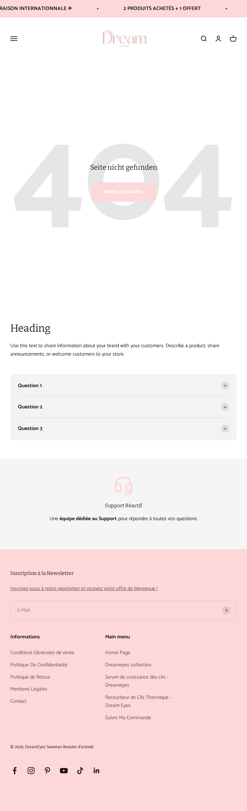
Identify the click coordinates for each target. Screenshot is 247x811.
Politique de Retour (30, 677)
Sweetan (54, 746)
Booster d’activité (78, 746)
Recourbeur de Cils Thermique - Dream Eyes (138, 701)
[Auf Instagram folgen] (31, 770)
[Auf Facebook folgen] (14, 770)
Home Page (117, 653)
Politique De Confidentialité (39, 665)
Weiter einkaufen (123, 191)
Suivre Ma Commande (128, 718)
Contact (18, 701)
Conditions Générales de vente (42, 653)
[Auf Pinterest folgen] (47, 770)
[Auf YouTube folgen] (63, 770)
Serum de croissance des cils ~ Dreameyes (137, 681)
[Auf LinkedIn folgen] (96, 770)
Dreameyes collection (128, 665)
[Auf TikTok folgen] (80, 770)
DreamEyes (35, 746)
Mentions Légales (28, 689)
